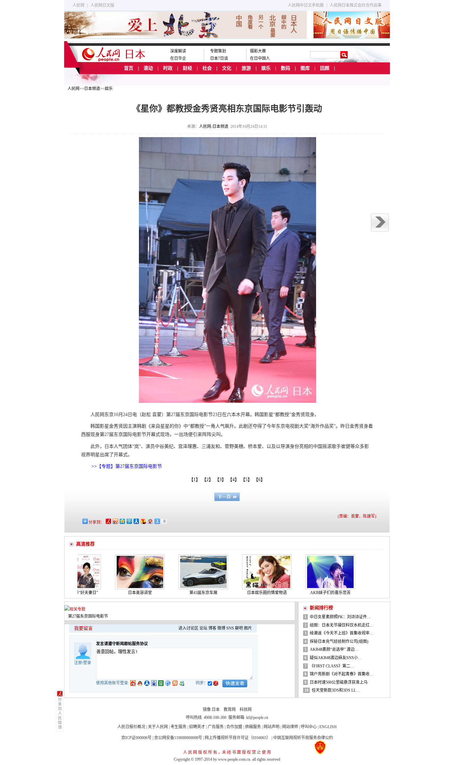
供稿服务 (253, 726)
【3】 (221, 479)
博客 (212, 628)
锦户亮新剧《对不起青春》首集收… (342, 674)
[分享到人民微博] (107, 521)
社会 (207, 68)
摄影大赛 (258, 51)
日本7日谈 (219, 58)
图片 (248, 628)
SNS (230, 628)
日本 (216, 709)
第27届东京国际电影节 (88, 616)
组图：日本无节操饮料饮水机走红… (342, 625)
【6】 (260, 479)
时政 (167, 68)
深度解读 (178, 51)
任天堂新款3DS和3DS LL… (336, 690)
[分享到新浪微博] (114, 521)
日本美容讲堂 (122, 592)
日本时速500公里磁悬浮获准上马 (339, 682)
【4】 (234, 479)
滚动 (148, 68)
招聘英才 (197, 726)
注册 (78, 662)
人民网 (78, 5)
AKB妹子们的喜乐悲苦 (312, 592)
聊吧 (239, 628)
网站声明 (272, 726)
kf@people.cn (257, 717)
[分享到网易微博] (149, 521)
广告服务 (216, 726)
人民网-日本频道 (213, 126)
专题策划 (218, 51)
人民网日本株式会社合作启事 (356, 5)
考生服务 (178, 726)
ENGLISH (328, 726)
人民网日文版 (102, 5)
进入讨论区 (188, 628)
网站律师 (290, 726)
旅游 (246, 68)
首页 (128, 68)
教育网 (230, 709)
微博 (221, 628)
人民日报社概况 (131, 726)
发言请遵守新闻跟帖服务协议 (122, 643)
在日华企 (178, 58)
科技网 (246, 709)
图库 (305, 68)
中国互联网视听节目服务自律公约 (303, 737)
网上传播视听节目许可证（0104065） (238, 737)
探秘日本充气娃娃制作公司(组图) (339, 641)
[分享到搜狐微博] (142, 521)
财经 (187, 68)
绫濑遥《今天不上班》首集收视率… (342, 633)
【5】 (247, 479)
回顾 (324, 68)
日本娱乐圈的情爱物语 (249, 592)
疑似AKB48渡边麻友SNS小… (336, 657)
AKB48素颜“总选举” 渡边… (334, 649)
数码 (285, 68)
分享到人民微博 (60, 713)
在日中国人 (260, 58)
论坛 (203, 628)
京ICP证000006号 (136, 737)
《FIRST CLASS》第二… (332, 666)
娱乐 (266, 68)
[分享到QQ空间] (121, 521)
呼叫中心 (309, 726)
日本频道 (92, 88)
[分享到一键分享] (156, 521)
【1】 (194, 479)
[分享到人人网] (135, 521)
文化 (226, 68)
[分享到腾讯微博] (128, 521)
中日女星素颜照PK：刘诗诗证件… (340, 617)
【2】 (208, 479)
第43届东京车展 (185, 592)
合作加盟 (234, 726)
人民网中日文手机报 (306, 5)
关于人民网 (158, 726)
